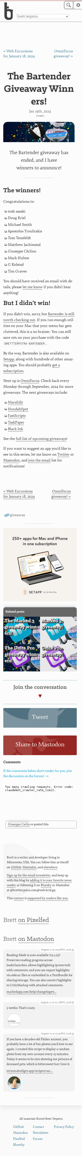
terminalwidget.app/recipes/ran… (30, 1071)
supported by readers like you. (47, 898)
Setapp (8, 359)
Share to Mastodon (40, 744)
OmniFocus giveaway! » (61, 494)
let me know (33, 287)
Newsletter (41, 1133)
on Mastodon (36, 939)
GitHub (16, 867)
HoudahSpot (18, 409)
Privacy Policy (64, 1127)
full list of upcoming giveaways (41, 438)
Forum (38, 1139)
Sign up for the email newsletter (28, 875)
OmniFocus (30, 380)
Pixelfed (19, 1139)
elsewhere (50, 867)
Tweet (40, 115)
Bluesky (46, 885)
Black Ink (15, 429)
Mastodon (11, 460)
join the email (39, 460)
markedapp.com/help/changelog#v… (31, 992)
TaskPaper (16, 422)
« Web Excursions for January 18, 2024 (19, 494)
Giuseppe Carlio (19, 824)
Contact (38, 1127)
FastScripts (17, 415)
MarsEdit (15, 402)
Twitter (63, 454)
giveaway (17, 515)
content (18, 898)
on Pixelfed (33, 920)
